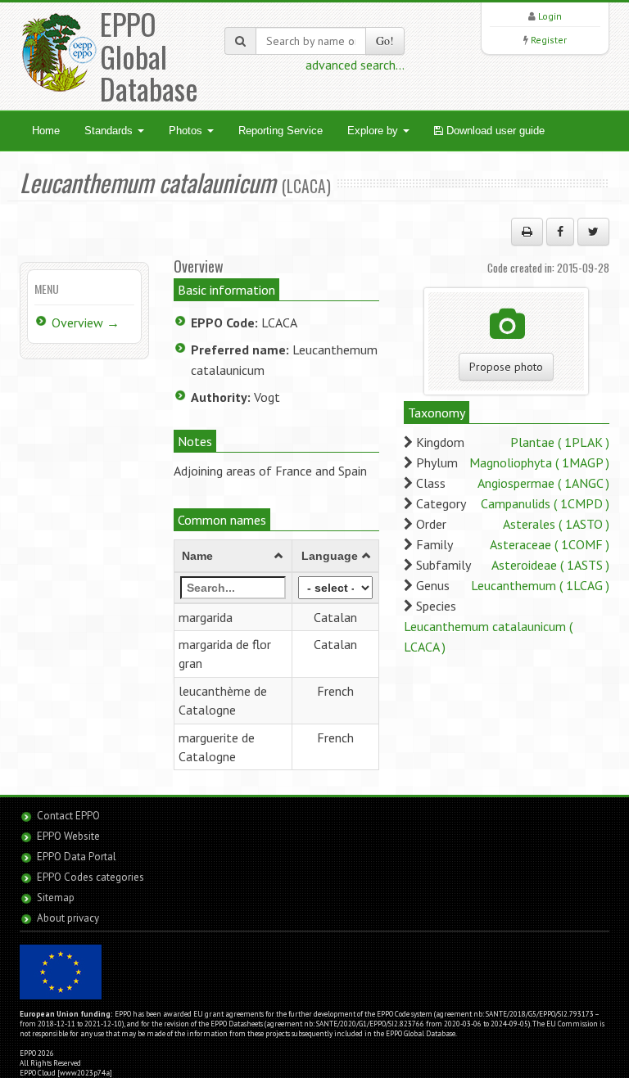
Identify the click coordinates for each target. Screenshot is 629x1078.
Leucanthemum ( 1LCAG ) (540, 585)
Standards (110, 130)
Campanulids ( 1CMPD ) (545, 503)
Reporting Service (280, 130)
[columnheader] (233, 555)
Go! (385, 40)
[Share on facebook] (560, 232)
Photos (187, 130)
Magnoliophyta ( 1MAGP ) (539, 462)
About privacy (68, 918)
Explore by (374, 130)
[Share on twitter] (593, 232)
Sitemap (56, 897)
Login (550, 16)
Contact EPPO (68, 816)
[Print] (527, 232)
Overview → (86, 322)
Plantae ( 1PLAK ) (559, 442)
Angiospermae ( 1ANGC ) (543, 483)
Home (46, 130)
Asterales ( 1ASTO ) (556, 524)
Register (549, 40)
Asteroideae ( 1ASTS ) (550, 565)
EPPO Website (68, 836)
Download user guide (494, 130)
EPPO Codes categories (90, 877)
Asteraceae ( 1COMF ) (549, 544)
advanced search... (355, 64)
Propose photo (506, 366)
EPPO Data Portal (76, 857)
